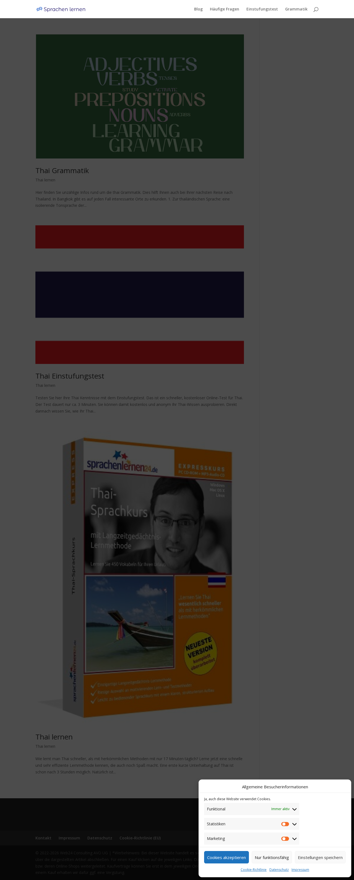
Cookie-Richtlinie (254, 869)
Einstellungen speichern (320, 857)
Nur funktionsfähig (272, 857)
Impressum (300, 869)
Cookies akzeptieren (226, 857)
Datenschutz (279, 869)
